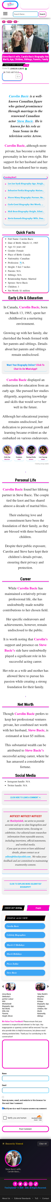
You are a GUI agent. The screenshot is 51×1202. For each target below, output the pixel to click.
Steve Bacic (25, 121)
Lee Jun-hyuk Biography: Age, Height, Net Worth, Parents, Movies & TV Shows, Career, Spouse (26, 183)
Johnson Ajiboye (17, 69)
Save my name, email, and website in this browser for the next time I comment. (24, 1101)
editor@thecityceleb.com (17, 856)
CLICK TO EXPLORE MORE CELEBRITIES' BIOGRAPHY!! (25, 885)
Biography (9, 21)
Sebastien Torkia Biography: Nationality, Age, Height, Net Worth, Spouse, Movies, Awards (26, 190)
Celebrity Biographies (16, 934)
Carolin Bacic (19, 96)
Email (4, 1085)
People (15, 21)
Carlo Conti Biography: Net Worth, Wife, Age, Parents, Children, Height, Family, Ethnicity (26, 204)
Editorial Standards (22, 1198)
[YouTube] (25, 1184)
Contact (45, 1198)
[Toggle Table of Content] (16, 76)
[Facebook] (15, 1184)
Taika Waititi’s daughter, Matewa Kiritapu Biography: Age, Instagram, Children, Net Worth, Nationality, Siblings (43, 1005)
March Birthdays (14, 953)
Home (4, 21)
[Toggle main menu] (5, 14)
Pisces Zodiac (13, 963)
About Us (6, 1198)
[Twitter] (20, 1184)
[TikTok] (35, 1184)
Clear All (43, 1143)
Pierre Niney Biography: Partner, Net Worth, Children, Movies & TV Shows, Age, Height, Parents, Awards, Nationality (26, 197)
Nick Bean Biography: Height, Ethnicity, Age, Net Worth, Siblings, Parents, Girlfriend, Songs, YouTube (26, 211)
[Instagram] (30, 1184)
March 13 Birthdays (15, 944)
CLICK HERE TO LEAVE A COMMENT (24, 797)
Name (4, 1073)
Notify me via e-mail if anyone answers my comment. (25, 1108)
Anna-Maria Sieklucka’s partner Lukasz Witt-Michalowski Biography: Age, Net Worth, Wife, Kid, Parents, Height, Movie (8, 1005)
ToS (36, 1198)
